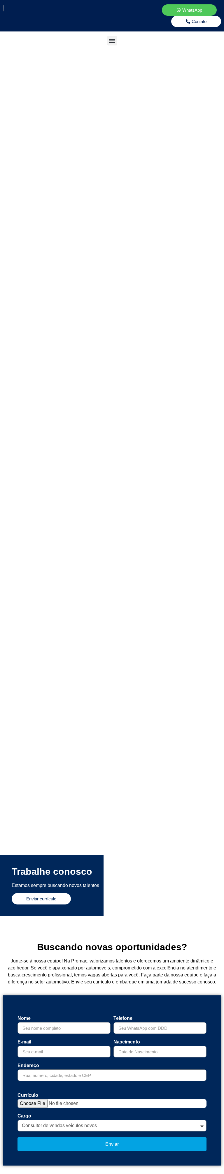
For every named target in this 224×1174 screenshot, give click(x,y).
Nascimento (126, 1042)
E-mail (24, 1042)
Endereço (28, 1065)
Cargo (24, 1116)
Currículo (28, 1095)
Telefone (122, 1018)
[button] (112, 40)
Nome (24, 1018)
